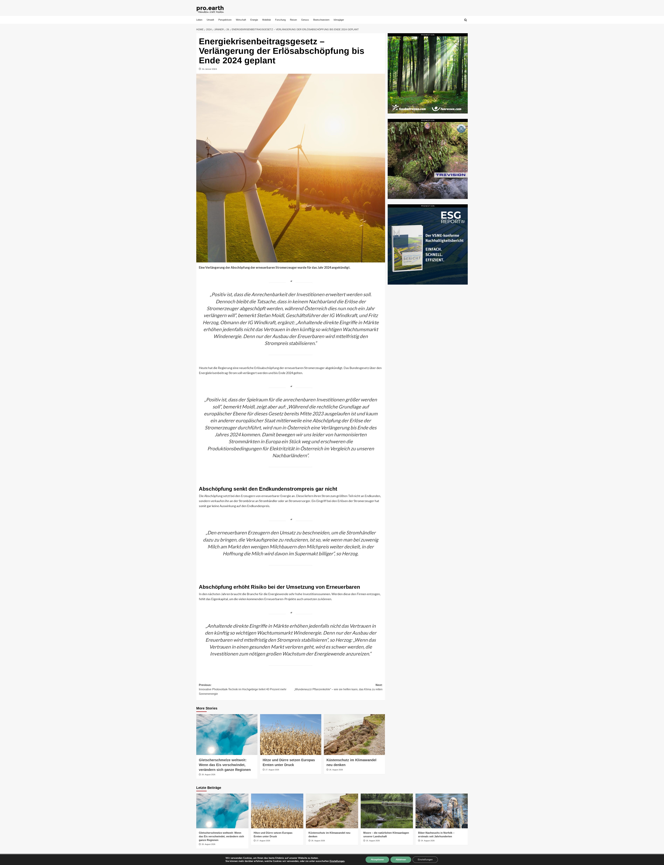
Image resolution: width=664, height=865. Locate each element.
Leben (199, 20)
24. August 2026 (428, 841)
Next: (338, 687)
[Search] (465, 20)
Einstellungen (337, 861)
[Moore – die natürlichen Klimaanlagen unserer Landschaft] (387, 811)
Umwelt (210, 20)
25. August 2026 (373, 841)
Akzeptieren (377, 859)
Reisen (293, 20)
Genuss (305, 20)
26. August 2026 (336, 770)
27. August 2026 (272, 770)
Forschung (280, 20)
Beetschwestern (321, 20)
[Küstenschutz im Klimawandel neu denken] (354, 734)
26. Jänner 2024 (209, 69)
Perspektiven (225, 20)
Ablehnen (401, 859)
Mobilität (266, 20)
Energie (254, 20)
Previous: (242, 689)
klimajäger (339, 20)
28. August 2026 (208, 774)
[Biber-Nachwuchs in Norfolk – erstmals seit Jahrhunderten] (442, 811)
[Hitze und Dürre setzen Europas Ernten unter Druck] (290, 734)
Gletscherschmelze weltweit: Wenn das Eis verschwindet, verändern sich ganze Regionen (225, 765)
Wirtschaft (241, 20)
